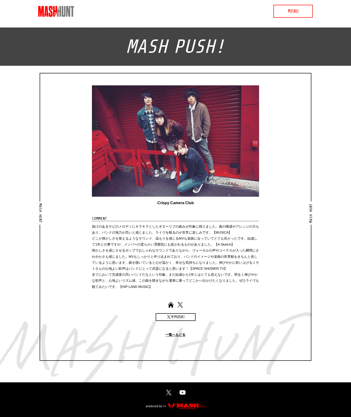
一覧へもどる (175, 334)
